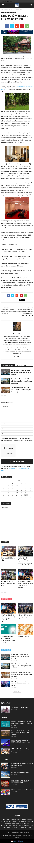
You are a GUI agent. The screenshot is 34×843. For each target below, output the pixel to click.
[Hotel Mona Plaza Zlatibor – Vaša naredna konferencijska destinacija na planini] (5, 390)
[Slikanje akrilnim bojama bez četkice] (5, 792)
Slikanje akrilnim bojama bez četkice (22, 790)
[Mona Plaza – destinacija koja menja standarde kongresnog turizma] (5, 372)
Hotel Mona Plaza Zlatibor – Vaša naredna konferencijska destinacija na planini (21, 390)
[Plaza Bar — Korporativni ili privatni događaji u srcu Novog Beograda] (5, 381)
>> (30, 481)
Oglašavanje (15, 832)
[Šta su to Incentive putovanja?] (5, 774)
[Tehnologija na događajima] (5, 709)
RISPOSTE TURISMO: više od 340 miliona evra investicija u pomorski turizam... (21, 723)
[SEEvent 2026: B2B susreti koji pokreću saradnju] (8, 551)
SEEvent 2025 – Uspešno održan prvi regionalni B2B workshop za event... (25, 617)
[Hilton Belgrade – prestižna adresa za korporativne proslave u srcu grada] (5, 684)
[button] (31, 5)
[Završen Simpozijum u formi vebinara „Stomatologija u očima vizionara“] (8, 629)
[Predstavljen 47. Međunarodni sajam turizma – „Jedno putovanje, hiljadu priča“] (25, 551)
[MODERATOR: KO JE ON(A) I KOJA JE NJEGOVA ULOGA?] (5, 766)
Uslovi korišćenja (24, 832)
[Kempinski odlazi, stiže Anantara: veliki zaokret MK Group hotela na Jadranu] (5, 733)
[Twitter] (18, 357)
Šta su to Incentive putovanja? (20, 772)
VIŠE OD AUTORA (21, 365)
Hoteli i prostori (12, 12)
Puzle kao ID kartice (23, 636)
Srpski (14, 841)
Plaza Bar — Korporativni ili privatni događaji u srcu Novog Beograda (21, 381)
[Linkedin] (15, 357)
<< (3, 481)
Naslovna (3, 9)
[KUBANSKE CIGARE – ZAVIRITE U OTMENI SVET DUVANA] (5, 783)
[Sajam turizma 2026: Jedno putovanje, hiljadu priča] (8, 574)
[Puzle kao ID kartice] (25, 629)
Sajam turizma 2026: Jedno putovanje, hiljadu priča (8, 583)
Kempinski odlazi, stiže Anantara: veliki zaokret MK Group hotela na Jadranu (21, 732)
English (21, 841)
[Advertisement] (17, 525)
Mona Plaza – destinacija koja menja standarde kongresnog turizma (21, 372)
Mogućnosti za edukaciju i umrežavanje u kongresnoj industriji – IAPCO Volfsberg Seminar (25, 312)
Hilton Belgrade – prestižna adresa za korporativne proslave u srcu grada (21, 683)
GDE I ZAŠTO (4, 12)
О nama (8, 832)
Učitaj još (16, 691)
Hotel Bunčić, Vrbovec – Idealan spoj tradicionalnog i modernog (9, 311)
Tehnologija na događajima (19, 707)
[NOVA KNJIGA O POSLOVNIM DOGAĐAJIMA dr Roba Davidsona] (5, 742)
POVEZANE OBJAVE (8, 365)
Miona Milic (6, 22)
